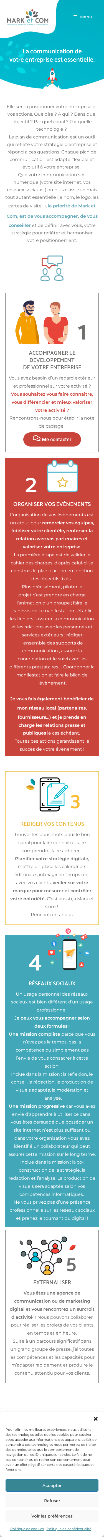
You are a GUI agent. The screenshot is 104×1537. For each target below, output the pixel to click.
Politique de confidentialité (69, 1529)
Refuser (52, 1500)
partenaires (72, 708)
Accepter (52, 1485)
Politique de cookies (27, 1529)
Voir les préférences (52, 1516)
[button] (95, 1419)
